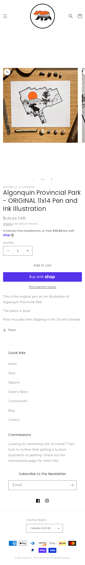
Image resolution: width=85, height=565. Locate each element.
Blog (11, 410)
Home (12, 364)
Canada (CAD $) (41, 528)
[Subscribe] (72, 485)
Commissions (18, 401)
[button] (5, 16)
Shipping (8, 224)
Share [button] (12, 330)
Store (12, 373)
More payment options (42, 286)
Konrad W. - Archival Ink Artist (36, 558)
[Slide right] (51, 179)
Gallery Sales (18, 391)
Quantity (8, 242)
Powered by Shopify (60, 558)
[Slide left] (33, 179)
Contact (13, 419)
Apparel (14, 382)
